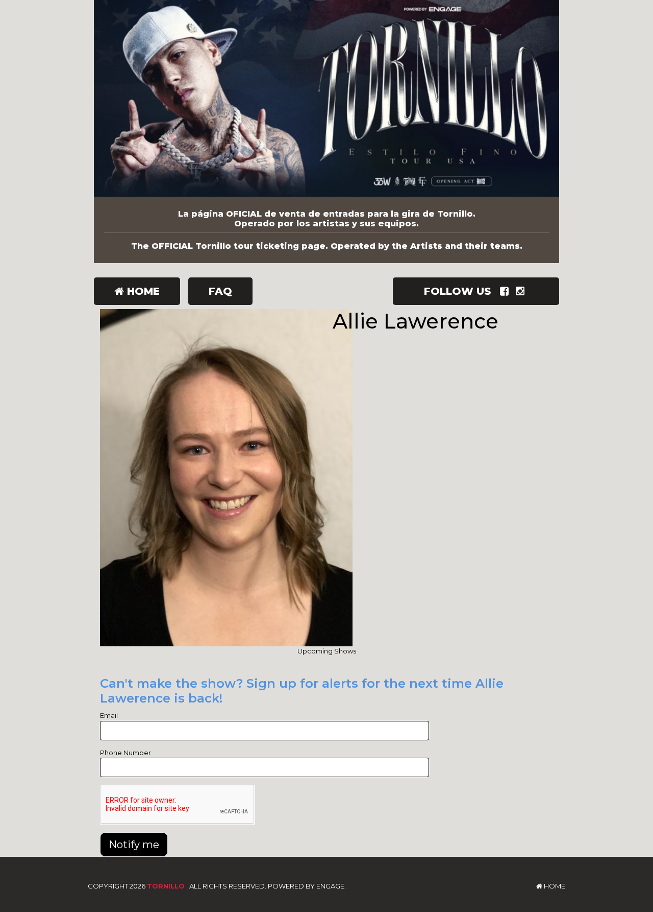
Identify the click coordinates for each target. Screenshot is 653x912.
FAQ (220, 291)
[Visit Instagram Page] (522, 291)
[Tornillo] (326, 98)
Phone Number (125, 753)
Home (142, 291)
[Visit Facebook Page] (506, 291)
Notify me (134, 844)
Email (109, 715)
